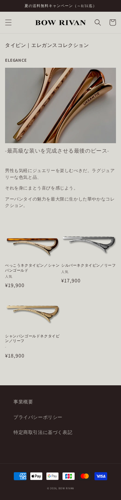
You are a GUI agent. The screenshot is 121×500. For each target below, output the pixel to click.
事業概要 (23, 402)
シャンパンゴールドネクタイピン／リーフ (32, 338)
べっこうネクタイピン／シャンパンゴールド (32, 267)
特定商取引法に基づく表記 (42, 432)
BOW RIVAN (66, 488)
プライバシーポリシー (38, 417)
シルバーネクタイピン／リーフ (88, 265)
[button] (8, 22)
